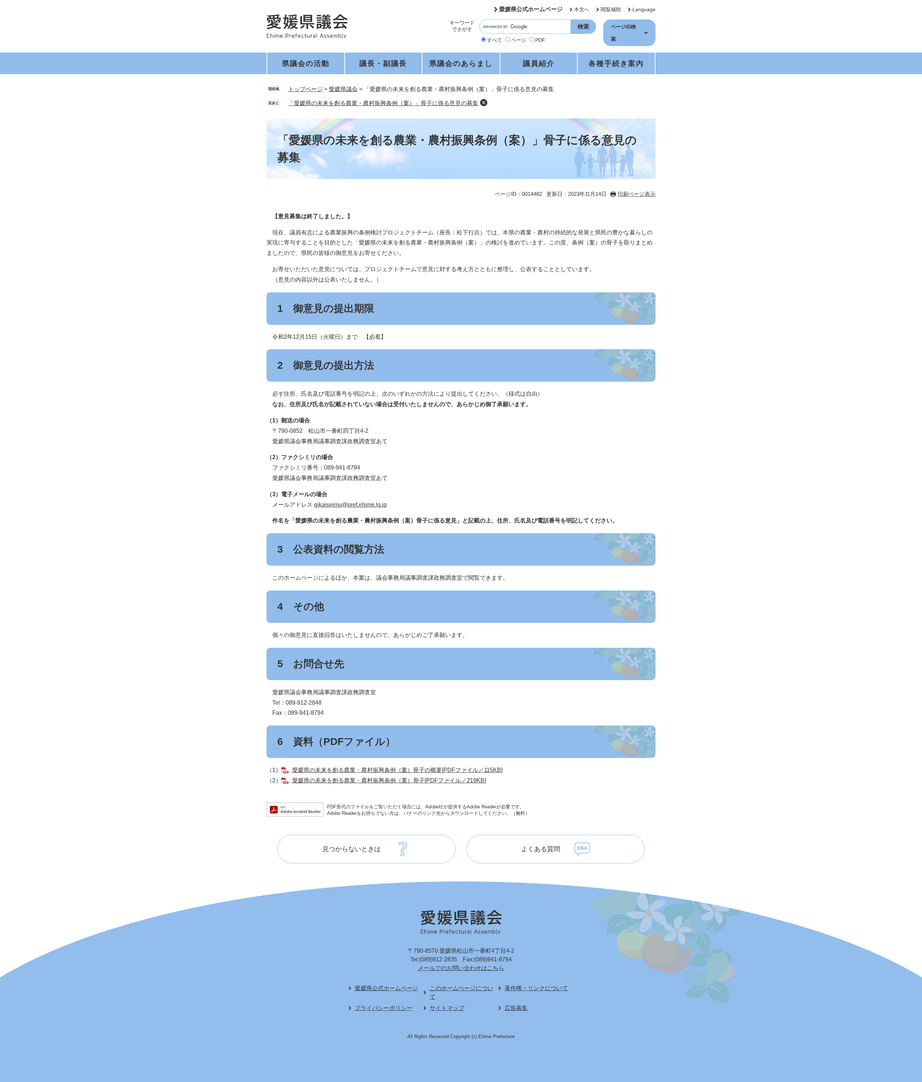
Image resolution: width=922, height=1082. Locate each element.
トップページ (305, 89)
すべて (494, 40)
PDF (540, 40)
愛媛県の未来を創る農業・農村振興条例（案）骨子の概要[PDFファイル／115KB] (397, 770)
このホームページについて (461, 992)
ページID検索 (623, 33)
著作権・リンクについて (536, 988)
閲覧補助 (611, 9)
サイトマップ (447, 1008)
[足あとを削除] (483, 102)
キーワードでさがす (462, 26)
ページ (518, 40)
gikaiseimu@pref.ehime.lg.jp (350, 505)
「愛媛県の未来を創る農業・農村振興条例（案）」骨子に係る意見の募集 (383, 103)
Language (643, 9)
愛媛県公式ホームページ (531, 9)
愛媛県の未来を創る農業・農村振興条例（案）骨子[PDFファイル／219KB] (389, 780)
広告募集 (516, 1008)
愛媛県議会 (343, 89)
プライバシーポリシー (383, 1008)
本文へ (581, 9)
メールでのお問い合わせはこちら (461, 968)
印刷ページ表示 (636, 194)
